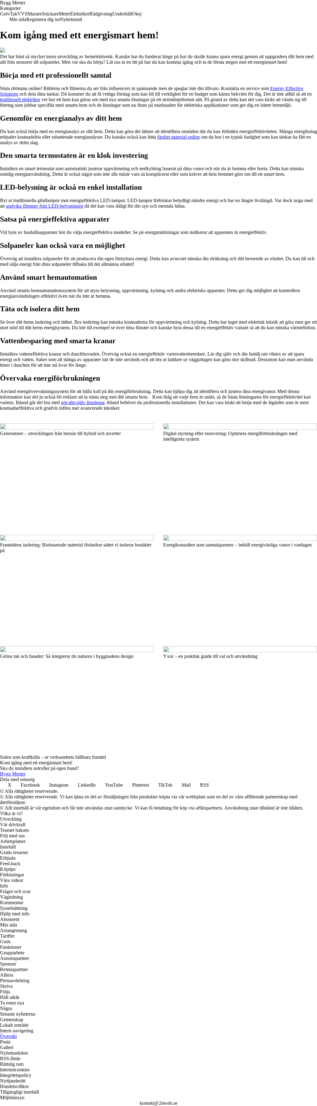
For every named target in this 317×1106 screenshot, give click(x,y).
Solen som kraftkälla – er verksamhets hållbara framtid (53, 757)
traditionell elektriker (20, 99)
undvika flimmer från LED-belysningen (44, 206)
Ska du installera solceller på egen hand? (39, 768)
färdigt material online (178, 137)
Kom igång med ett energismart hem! (36, 762)
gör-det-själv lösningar (82, 402)
